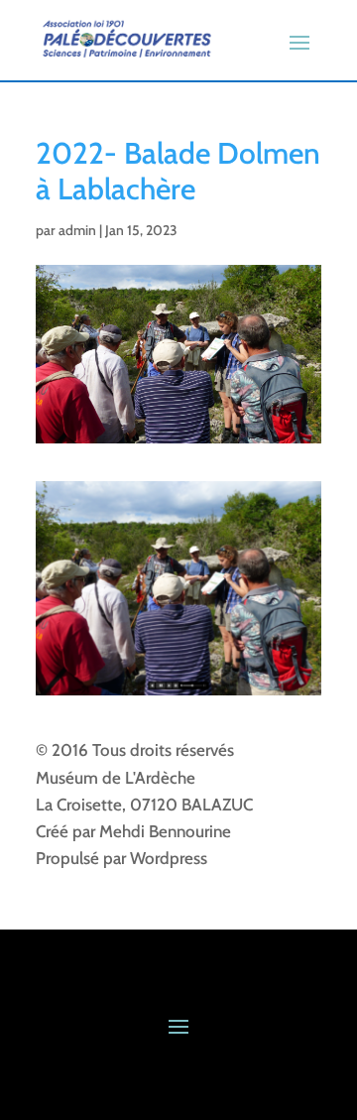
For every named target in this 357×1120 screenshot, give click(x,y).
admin (77, 230)
